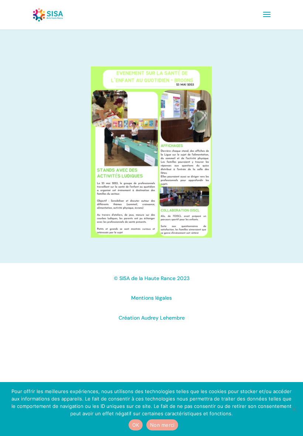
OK (135, 425)
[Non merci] (293, 409)
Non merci (162, 425)
